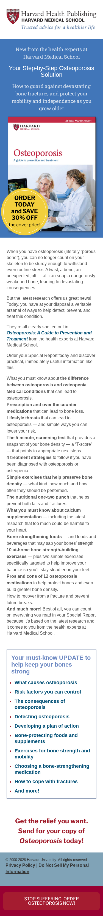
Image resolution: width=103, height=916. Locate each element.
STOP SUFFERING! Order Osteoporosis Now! (51, 901)
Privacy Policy (20, 865)
